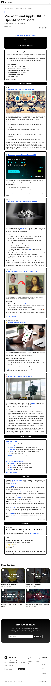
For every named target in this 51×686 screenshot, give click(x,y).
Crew (10, 455)
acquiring (11, 501)
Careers (43, 662)
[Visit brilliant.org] (25, 337)
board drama (19, 126)
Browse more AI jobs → (11, 472)
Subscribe (36, 636)
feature (29, 249)
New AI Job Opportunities (14, 461)
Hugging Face (24, 303)
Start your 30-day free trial (12, 369)
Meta (10, 467)
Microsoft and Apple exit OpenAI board (21, 89)
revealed (20, 491)
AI (14, 8)
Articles (12, 8)
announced (12, 507)
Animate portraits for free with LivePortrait (22, 271)
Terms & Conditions (44, 673)
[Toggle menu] (48, 2)
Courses (37, 661)
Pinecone (11, 463)
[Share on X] (42, 27)
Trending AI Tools (11, 441)
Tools (27, 35)
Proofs (11, 447)
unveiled (22, 228)
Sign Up (17, 35)
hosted (12, 486)
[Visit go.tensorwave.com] (25, 42)
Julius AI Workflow (14, 445)
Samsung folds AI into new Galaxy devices (22, 201)
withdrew (22, 116)
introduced (19, 497)
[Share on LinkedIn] (45, 27)
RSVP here (13, 483)
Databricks (12, 465)
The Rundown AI (7, 8)
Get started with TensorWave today (14, 193)
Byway (11, 451)
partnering (12, 513)
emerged (33, 403)
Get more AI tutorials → (11, 316)
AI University (32, 35)
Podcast (30, 663)
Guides (36, 663)
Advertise (22, 35)
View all (45, 564)
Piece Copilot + (13, 443)
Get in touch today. (34, 533)
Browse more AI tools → (12, 458)
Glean (10, 469)
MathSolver (12, 449)
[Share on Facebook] (39, 27)
